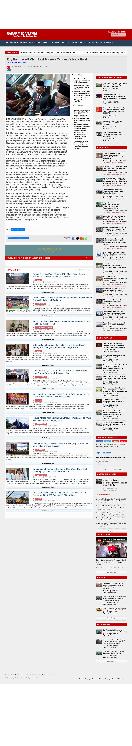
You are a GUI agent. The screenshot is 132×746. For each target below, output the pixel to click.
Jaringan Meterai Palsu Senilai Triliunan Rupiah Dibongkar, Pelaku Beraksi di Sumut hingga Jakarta (114, 241)
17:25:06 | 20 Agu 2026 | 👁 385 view (115, 210)
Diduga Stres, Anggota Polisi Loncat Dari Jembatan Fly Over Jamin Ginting (114, 424)
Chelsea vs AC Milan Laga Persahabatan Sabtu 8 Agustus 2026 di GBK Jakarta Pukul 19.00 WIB (114, 97)
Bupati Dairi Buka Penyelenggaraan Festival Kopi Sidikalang (115, 482)
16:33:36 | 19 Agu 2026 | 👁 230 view (115, 317)
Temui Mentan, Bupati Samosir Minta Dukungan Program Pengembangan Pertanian (114, 412)
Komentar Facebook (85, 258)
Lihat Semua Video (111, 572)
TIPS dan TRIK (97, 42)
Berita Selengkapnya (48, 292)
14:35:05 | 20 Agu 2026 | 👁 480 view (115, 221)
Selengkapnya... (111, 531)
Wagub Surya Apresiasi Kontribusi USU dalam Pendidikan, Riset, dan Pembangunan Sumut (111, 205)
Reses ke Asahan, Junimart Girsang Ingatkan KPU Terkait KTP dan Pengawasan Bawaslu (114, 345)
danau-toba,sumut (18, 230)
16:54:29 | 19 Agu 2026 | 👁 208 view (115, 305)
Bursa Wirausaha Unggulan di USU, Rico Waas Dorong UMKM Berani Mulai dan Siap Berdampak (115, 179)
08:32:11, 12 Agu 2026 (50, 282)
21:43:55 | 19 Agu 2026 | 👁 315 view (115, 271)
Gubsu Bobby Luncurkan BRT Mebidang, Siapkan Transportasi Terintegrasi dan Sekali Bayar (114, 313)
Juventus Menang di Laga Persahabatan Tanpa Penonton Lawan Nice (114, 134)
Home (81, 679)
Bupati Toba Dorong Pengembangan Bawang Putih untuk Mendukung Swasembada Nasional (114, 266)
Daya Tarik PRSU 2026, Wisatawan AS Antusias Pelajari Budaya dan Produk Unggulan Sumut (114, 598)
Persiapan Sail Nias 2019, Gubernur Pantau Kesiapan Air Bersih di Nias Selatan (82, 93)
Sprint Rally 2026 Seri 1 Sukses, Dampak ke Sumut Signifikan (113, 652)
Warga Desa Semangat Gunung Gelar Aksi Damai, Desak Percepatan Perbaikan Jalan (114, 217)
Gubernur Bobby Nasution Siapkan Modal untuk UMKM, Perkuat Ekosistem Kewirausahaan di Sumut (113, 192)
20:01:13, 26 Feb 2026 (50, 426)
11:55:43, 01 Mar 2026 (50, 402)
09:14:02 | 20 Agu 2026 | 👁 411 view (115, 258)
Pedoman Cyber (35, 675)
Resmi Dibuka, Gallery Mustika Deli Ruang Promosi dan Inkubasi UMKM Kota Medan (115, 278)
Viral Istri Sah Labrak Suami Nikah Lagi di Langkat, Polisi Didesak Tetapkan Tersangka (115, 168)
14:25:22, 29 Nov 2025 (50, 500)
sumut (26, 238)
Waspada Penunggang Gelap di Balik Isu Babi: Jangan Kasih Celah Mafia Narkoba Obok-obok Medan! (61, 395)
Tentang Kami (9, 675)
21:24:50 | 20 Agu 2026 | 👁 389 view (115, 172)
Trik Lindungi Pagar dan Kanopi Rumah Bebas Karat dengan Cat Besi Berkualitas (114, 254)
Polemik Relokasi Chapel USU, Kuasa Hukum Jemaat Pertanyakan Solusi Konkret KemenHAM (113, 155)
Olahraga (55, 42)
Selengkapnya (111, 618)
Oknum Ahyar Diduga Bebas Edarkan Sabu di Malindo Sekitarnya (113, 301)
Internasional (77, 42)
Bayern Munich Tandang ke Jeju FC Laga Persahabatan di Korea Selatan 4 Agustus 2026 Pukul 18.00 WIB (114, 110)
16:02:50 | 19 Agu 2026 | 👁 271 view (115, 328)
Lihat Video (100, 568)
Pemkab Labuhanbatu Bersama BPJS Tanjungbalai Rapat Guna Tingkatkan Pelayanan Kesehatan (82, 144)
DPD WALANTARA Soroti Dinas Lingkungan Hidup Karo (82, 120)
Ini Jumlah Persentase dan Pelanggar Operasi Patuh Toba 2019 (82, 99)
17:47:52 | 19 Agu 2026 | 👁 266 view (115, 282)
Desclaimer (25, 675)
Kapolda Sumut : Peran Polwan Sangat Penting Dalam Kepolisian (81, 87)
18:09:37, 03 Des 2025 (50, 477)
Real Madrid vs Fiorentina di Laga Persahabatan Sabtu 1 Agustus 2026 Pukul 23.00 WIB (115, 85)
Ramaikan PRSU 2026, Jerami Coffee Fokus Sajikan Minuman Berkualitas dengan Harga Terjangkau (113, 586)
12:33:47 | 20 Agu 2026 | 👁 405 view (115, 233)
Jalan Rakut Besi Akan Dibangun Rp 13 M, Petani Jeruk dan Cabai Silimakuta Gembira (111, 562)
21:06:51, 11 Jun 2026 (50, 329)
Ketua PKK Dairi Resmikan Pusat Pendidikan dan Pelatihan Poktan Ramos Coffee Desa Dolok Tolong (112, 507)
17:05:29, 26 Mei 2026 (50, 353)
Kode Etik (45, 675)
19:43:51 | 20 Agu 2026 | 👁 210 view (115, 197)
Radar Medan (37, 282)
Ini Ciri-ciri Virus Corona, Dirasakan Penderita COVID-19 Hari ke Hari (113, 401)
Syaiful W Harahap (39, 305)
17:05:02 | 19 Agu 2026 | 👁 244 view (115, 294)
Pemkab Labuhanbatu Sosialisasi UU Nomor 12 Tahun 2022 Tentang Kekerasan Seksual (115, 366)
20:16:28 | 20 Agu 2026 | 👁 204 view (115, 183)
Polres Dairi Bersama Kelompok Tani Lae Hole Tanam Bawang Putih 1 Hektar (114, 324)
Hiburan (46, 42)
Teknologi (65, 42)
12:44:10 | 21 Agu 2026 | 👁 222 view (115, 161)
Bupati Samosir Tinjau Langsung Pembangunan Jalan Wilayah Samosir (82, 80)
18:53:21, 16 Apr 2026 (50, 378)
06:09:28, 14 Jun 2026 (53, 305)
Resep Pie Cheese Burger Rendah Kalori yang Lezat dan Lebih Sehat (114, 609)
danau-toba (18, 238)
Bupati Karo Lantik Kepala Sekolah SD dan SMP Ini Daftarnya (112, 122)
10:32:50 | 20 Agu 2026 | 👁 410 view (115, 246)
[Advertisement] (66, 14)
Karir (51, 675)
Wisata (87, 42)
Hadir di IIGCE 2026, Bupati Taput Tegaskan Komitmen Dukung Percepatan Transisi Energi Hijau (115, 290)
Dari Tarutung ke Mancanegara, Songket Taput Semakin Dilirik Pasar (115, 631)
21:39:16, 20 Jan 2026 (50, 451)
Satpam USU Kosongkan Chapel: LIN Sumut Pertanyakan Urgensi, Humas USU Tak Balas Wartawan (114, 229)
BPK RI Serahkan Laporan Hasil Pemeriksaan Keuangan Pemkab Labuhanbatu (114, 378)
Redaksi (18, 675)
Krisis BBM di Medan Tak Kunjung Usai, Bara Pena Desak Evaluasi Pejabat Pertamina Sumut (114, 641)
